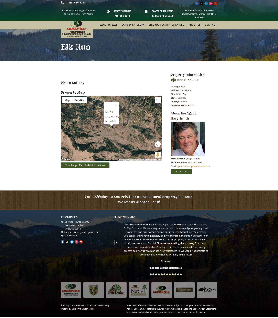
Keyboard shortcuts (124, 160)
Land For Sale (108, 24)
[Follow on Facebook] (197, 3)
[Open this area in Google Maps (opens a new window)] (66, 159)
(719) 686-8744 (77, 2)
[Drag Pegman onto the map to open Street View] (158, 155)
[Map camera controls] (158, 144)
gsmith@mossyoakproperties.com (194, 166)
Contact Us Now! (162, 11)
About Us (195, 24)
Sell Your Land (158, 24)
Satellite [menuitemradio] (79, 100)
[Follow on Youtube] (215, 3)
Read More (181, 171)
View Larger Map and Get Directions (85, 165)
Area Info (178, 24)
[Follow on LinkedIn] (206, 3)
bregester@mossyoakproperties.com (81, 232)
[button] (151, 253)
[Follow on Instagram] (211, 3)
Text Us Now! (122, 11)
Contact (211, 24)
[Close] (116, 105)
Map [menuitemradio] (67, 100)
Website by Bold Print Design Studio (78, 287)
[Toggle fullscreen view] (158, 100)
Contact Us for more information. (190, 290)
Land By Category (133, 24)
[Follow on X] (201, 3)
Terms (159, 160)
